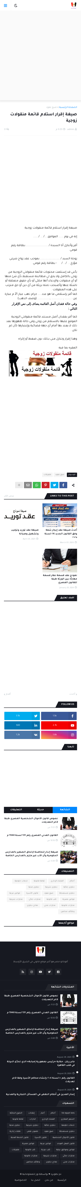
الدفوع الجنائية (16, 1113)
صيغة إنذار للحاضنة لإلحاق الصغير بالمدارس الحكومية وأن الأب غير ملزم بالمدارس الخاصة (31, 854)
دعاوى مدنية (34, 887)
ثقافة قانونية (39, 881)
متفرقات (47, 475)
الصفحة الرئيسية (68, 107)
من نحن (49, 1180)
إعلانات (31, 1113)
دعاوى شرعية (51, 887)
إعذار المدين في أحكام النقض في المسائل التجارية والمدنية (40, 1094)
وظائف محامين (68, 912)
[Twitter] (54, 485)
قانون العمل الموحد (66, 1144)
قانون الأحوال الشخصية (64, 1138)
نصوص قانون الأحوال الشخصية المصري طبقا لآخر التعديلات (31, 820)
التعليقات (16, 810)
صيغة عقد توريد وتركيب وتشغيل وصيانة (25, 532)
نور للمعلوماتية (30, 1174)
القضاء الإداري (57, 881)
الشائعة (65, 810)
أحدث (72, 694)
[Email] (28, 485)
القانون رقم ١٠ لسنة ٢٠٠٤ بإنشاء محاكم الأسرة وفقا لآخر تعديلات (43, 1080)
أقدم (8, 694)
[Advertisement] (40, 55)
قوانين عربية (14, 893)
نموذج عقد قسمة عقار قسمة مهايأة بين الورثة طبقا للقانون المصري (60, 579)
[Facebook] (63, 485)
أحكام (72, 881)
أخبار (43, 1113)
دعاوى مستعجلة (67, 893)
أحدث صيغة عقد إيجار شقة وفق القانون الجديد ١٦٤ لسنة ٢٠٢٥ (60, 534)
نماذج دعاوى (32, 905)
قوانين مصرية (69, 899)
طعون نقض (32, 1131)
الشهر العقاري (68, 1119)
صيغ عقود (51, 107)
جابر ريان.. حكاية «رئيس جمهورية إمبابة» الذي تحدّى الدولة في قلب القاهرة (41, 1064)
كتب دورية (45, 1150)
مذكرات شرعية (16, 899)
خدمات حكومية (21, 881)
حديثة (40, 810)
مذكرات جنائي (34, 899)
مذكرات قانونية (68, 905)
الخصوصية (21, 1180)
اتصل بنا (35, 1180)
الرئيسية (62, 1180)
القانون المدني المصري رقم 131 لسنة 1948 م (32, 835)
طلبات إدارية (15, 1131)
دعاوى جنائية (69, 887)
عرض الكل (9, 496)
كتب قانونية (51, 899)
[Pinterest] (46, 485)
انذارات (32, 1119)
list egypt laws (68, 1113)
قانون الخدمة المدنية (20, 1138)
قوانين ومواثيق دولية (65, 1150)
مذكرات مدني (49, 905)
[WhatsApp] (37, 485)
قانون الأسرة (32, 893)
